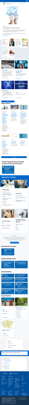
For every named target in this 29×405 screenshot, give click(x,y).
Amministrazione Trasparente (19, 71)
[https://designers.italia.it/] (25, 393)
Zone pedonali (20, 239)
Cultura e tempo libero (17, 386)
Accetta (23, 399)
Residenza (19, 238)
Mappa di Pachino (6, 330)
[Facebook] (22, 3)
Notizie (22, 378)
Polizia (10, 238)
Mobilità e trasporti (17, 379)
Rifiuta (23, 397)
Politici (2, 381)
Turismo (9, 386)
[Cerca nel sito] (27, 3)
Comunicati (23, 379)
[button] (3, 1)
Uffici (2, 380)
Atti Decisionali (5, 90)
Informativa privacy (17, 393)
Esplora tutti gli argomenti (14, 242)
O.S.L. (17, 92)
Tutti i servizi (8, 101)
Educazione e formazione (11, 381)
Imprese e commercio (17, 387)
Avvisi (22, 380)
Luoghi (22, 385)
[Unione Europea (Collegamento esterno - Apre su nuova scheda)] (4, 374)
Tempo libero (22, 238)
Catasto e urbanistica (10, 378)
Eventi (22, 386)
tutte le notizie (14, 157)
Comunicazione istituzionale (18, 237)
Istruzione (24, 237)
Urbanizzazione (16, 239)
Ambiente (16, 382)
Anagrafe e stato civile (10, 379)
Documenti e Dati (3, 383)
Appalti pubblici (9, 382)
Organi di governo (3, 378)
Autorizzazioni (9, 380)
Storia (3, 310)
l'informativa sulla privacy (12, 403)
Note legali (16, 394)
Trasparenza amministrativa (10, 239)
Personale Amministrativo (4, 382)
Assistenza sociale (12, 237)
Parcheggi (6, 238)
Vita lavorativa (16, 378)
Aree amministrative (3, 379)
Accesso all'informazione (6, 237)
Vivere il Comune (19, 307)
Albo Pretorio (5, 70)
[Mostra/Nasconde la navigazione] (1, 3)
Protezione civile (14, 238)
